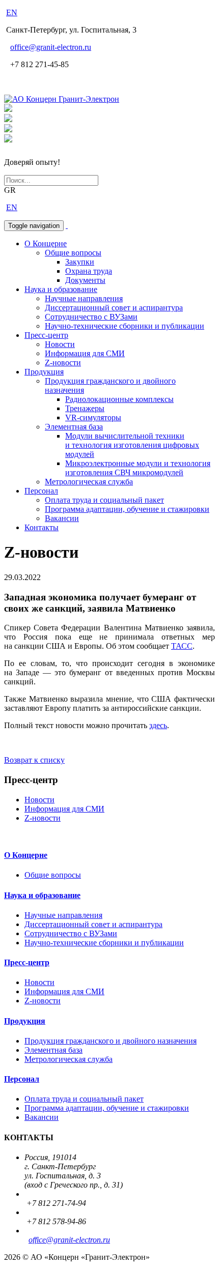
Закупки (79, 261)
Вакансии (62, 518)
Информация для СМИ (85, 353)
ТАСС (182, 646)
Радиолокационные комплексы (119, 399)
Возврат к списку (34, 760)
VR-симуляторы (93, 417)
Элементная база (74, 426)
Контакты (41, 527)
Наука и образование (60, 289)
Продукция (44, 371)
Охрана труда (88, 271)
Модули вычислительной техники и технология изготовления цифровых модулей (132, 444)
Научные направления (84, 298)
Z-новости (63, 362)
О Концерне (45, 243)
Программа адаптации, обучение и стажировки (127, 509)
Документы (85, 280)
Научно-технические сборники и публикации (124, 326)
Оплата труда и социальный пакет (104, 500)
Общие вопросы (73, 252)
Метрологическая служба (89, 481)
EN (11, 12)
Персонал (41, 490)
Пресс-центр (46, 335)
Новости (60, 344)
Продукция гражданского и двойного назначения (110, 1040)
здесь (158, 725)
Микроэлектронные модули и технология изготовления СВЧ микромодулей (137, 468)
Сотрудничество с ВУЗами (91, 316)
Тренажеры (84, 408)
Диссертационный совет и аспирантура (114, 307)
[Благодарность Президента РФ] (8, 109)
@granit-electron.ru (50, 47)
